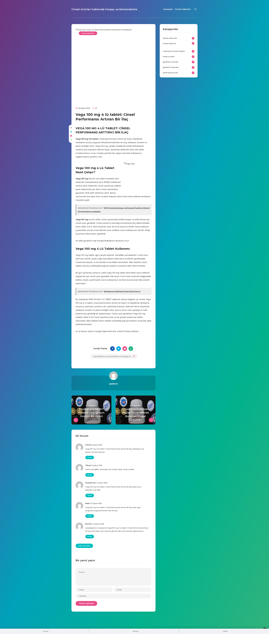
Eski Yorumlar (84, 546)
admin (113, 383)
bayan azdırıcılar (170, 38)
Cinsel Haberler (183, 9)
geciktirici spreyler (171, 67)
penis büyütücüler (170, 72)
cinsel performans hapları (174, 51)
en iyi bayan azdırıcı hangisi (89, 331)
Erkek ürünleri (169, 56)
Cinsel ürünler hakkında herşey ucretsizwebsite (104, 9)
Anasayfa (168, 9)
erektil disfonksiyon (135, 146)
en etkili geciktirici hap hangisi (90, 240)
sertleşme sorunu (84, 142)
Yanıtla (89, 457)
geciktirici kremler (170, 62)
